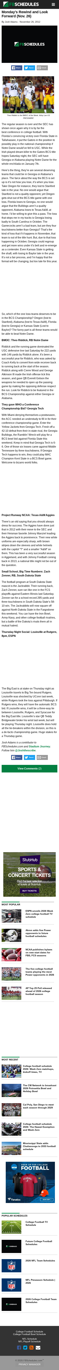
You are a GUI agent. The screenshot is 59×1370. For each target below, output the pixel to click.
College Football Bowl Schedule (29, 1334)
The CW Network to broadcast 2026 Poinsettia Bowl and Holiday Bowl (39, 1088)
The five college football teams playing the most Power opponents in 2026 (40, 972)
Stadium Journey (39, 746)
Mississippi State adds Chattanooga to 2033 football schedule (39, 1146)
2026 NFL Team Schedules (40, 1260)
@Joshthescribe (25, 750)
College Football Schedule (29, 1331)
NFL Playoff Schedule (29, 1341)
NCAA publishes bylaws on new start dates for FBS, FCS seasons (39, 952)
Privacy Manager (29, 1364)
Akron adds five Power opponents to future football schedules (38, 933)
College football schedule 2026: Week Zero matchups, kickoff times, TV (38, 1069)
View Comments (28, 768)
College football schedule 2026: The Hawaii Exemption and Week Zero (39, 1127)
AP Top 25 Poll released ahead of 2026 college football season (39, 991)
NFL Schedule (29, 1338)
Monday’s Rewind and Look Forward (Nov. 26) (25, 14)
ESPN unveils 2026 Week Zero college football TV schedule (39, 914)
